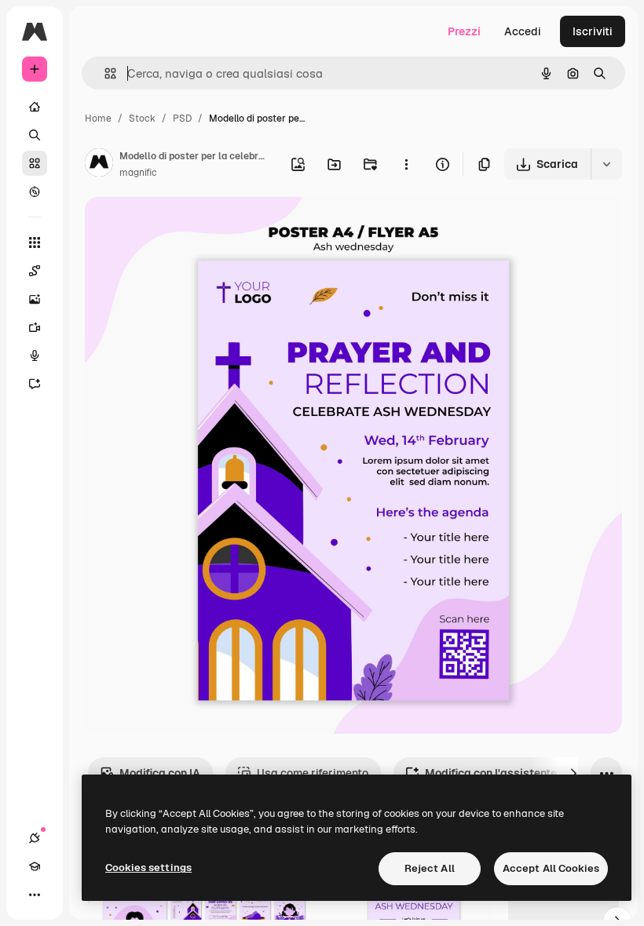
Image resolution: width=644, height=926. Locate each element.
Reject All (429, 868)
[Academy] (34, 866)
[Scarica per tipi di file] (606, 164)
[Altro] (34, 894)
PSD (182, 118)
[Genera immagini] (34, 299)
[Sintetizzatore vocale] (34, 355)
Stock (142, 118)
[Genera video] (34, 327)
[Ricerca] (34, 135)
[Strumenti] (34, 242)
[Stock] (34, 163)
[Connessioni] (34, 838)
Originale (188, 227)
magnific (138, 172)
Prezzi (464, 31)
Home (98, 118)
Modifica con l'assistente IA (497, 773)
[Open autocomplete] (104, 73)
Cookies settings (148, 867)
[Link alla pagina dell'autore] (99, 164)
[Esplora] (34, 191)
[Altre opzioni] (406, 164)
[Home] (34, 106)
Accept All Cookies (551, 868)
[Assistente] (34, 383)
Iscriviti (593, 31)
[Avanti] (573, 773)
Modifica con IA (159, 773)
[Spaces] (34, 270)
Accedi (522, 31)
